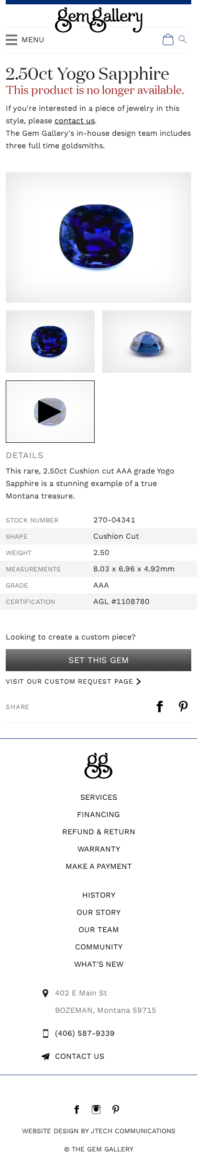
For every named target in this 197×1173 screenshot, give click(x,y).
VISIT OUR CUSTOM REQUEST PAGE (69, 681)
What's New (98, 964)
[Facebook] (79, 1109)
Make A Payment (99, 866)
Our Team (98, 929)
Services (98, 797)
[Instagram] (99, 1109)
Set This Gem (98, 660)
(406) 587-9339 (85, 1033)
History (98, 895)
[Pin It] (184, 706)
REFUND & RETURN (98, 831)
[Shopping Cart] (168, 39)
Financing (98, 814)
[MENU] (11, 44)
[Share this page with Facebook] (161, 706)
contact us (75, 120)
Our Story (98, 912)
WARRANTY (98, 848)
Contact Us (79, 1056)
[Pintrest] (118, 1109)
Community (98, 946)
